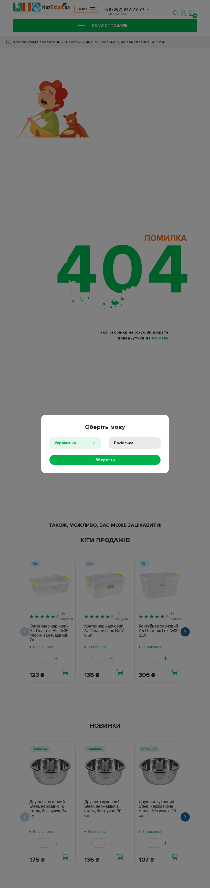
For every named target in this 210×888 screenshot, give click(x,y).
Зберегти (105, 459)
